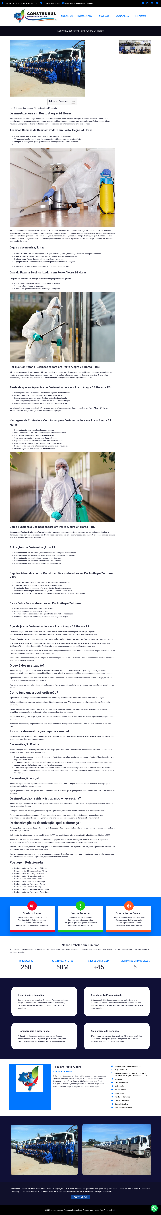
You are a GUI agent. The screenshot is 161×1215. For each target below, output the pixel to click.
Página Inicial (67, 16)
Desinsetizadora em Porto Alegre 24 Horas (26, 119)
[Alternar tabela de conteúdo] (72, 102)
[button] (154, 1208)
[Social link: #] (142, 3)
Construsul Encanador (48, 108)
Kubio (114, 1210)
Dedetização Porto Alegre (72, 632)
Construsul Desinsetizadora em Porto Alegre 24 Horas (32, 230)
